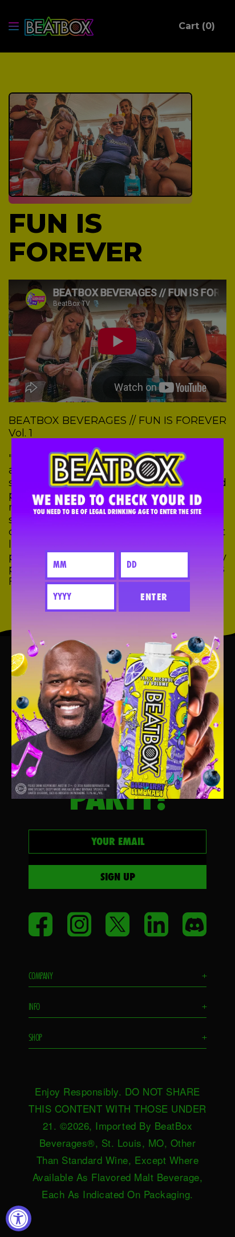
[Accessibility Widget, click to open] (18, 1218)
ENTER (154, 597)
